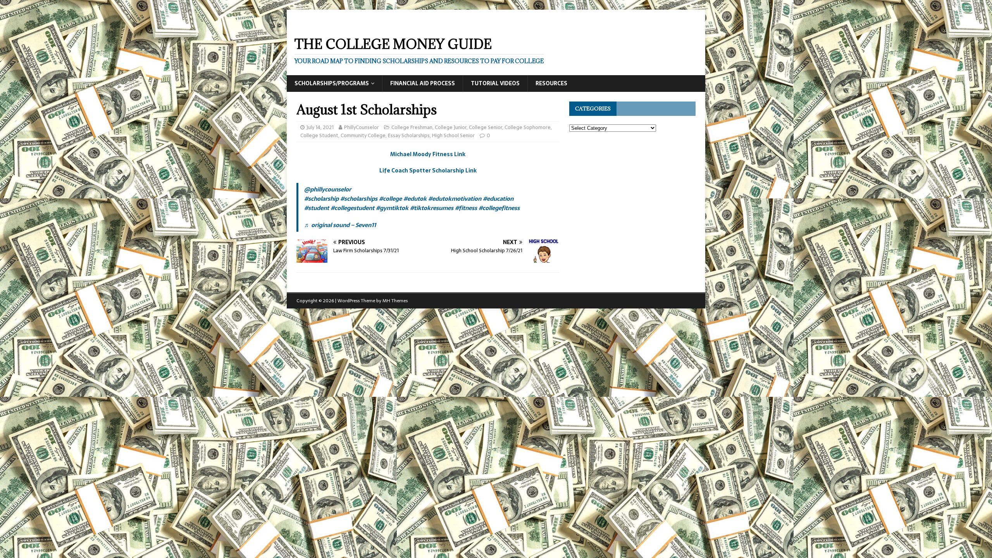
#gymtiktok (392, 208)
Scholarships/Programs (331, 83)
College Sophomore (528, 127)
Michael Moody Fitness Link (427, 154)
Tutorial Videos (495, 83)
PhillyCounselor (361, 127)
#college (390, 198)
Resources (551, 83)
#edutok (415, 198)
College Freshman (411, 127)
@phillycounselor (327, 189)
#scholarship (321, 198)
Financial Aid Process (422, 83)
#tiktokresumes (431, 208)
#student (316, 208)
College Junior (451, 127)
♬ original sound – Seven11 (340, 225)
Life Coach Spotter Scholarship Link (428, 170)
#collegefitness (499, 208)
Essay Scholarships (409, 135)
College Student (319, 135)
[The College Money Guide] (364, 24)
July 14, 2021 (320, 127)
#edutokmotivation (454, 198)
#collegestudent (352, 208)
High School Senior (453, 135)
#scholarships (358, 198)
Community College (363, 135)
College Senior (485, 127)
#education (498, 198)
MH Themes (395, 301)
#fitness (466, 208)
